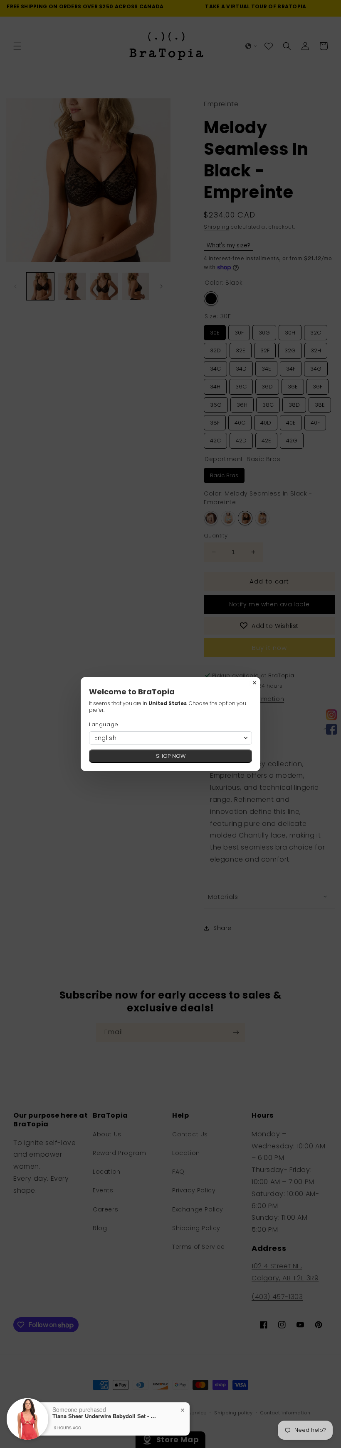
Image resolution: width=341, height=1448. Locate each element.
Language (104, 724)
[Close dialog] (254, 683)
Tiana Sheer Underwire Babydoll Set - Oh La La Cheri (104, 1416)
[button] (170, 738)
